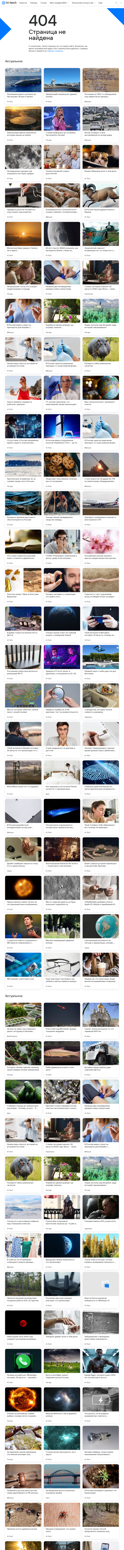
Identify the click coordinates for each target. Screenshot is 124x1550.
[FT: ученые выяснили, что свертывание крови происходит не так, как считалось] (62, 394)
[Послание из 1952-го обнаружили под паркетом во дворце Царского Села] (101, 86)
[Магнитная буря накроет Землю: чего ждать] (23, 240)
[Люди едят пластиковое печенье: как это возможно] (62, 471)
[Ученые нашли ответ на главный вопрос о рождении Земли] (62, 625)
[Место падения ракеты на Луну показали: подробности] (62, 894)
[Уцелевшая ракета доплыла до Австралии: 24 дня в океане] (23, 86)
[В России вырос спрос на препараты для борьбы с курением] (23, 317)
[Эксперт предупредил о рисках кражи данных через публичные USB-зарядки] (101, 740)
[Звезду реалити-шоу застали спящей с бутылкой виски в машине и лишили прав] (62, 1125)
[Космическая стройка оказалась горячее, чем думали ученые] (23, 1009)
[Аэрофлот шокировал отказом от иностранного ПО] (101, 509)
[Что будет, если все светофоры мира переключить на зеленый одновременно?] (101, 1163)
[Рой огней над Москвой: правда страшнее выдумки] (62, 1252)
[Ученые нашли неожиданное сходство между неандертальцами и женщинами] (62, 509)
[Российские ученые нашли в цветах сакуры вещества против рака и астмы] (101, 548)
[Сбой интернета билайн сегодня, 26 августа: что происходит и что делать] (23, 740)
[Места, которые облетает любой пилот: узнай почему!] (23, 701)
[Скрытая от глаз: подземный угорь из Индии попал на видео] (101, 586)
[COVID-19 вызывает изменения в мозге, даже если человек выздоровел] (62, 548)
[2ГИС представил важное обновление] (62, 1086)
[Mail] (3, 3)
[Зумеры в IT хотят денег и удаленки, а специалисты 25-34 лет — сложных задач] (62, 663)
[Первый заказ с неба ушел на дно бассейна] (101, 663)
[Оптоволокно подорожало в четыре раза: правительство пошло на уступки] (62, 817)
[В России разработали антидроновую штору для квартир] (23, 817)
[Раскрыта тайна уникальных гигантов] (101, 355)
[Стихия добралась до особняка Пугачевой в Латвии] (62, 124)
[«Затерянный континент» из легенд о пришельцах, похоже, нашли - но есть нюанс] (101, 932)
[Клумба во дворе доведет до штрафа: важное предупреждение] (62, 317)
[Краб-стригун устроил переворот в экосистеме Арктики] (101, 855)
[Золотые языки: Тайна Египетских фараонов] (23, 586)
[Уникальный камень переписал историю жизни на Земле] (23, 124)
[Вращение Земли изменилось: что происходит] (62, 1482)
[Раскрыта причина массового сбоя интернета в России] (23, 509)
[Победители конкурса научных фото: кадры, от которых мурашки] (101, 1086)
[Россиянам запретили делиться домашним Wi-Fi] (23, 663)
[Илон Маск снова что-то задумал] (23, 778)
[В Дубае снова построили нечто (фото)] (23, 625)
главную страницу (55, 51)
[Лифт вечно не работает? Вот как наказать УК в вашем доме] (23, 1086)
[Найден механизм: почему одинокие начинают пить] (101, 1048)
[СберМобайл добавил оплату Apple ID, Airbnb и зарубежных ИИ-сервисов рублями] (101, 894)
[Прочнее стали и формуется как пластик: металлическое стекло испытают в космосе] (62, 1328)
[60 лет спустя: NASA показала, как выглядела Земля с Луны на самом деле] (62, 240)
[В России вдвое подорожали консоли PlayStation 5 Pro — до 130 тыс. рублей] (62, 432)
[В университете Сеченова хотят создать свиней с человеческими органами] (62, 201)
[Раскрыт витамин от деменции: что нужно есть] (62, 586)
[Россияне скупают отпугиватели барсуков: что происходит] (23, 1125)
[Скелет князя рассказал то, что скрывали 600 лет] (101, 1252)
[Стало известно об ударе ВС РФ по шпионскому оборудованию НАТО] (101, 471)
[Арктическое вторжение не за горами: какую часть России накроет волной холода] (23, 471)
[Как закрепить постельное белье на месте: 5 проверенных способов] (62, 778)
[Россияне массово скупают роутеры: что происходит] (62, 1521)
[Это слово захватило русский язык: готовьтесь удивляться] (23, 548)
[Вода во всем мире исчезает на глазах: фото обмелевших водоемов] (23, 1202)
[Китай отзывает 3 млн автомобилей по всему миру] (101, 124)
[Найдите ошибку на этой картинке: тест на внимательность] (62, 701)
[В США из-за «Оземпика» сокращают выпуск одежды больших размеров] (23, 1482)
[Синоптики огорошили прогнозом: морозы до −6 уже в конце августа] (62, 1444)
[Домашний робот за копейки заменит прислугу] (23, 1048)
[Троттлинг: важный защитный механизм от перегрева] (62, 1163)
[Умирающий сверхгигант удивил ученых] (62, 86)
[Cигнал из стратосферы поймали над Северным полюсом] (23, 1444)
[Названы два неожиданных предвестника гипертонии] (62, 278)
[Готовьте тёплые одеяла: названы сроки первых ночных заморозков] (23, 1290)
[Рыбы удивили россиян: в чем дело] (62, 1290)
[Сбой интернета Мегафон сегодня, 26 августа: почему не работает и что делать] (101, 625)
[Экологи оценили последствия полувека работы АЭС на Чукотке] (23, 1521)
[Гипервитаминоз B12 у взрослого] (101, 1444)
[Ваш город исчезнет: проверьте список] (101, 394)
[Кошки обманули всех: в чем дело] (101, 163)
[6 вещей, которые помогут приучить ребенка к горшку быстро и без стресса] (101, 1009)
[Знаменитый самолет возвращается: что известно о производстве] (101, 240)
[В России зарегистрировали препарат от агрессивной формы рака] (62, 355)
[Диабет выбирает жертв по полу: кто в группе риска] (23, 855)
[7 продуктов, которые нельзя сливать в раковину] (101, 701)
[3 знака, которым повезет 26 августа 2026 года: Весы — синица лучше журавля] (101, 278)
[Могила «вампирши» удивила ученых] (62, 932)
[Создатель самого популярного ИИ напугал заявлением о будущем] (23, 932)
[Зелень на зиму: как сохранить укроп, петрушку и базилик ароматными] (23, 1252)
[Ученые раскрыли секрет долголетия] (62, 163)
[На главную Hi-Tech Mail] (10, 3)
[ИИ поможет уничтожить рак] (23, 971)
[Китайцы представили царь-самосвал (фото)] (101, 1290)
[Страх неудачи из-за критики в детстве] (62, 740)
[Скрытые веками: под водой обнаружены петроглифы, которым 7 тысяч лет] (101, 1125)
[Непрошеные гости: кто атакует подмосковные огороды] (23, 278)
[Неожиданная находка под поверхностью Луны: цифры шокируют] (23, 163)
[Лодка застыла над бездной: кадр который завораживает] (101, 317)
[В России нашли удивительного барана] (101, 201)
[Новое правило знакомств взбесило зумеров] (23, 394)
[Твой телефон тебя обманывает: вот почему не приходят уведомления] (101, 817)
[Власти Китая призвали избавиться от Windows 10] (101, 1521)
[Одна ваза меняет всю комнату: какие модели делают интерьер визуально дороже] (23, 1163)
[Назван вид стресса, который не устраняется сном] (23, 355)
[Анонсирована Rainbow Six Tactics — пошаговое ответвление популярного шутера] (62, 855)
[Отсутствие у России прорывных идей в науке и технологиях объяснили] (23, 432)
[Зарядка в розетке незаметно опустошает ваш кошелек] (23, 201)
